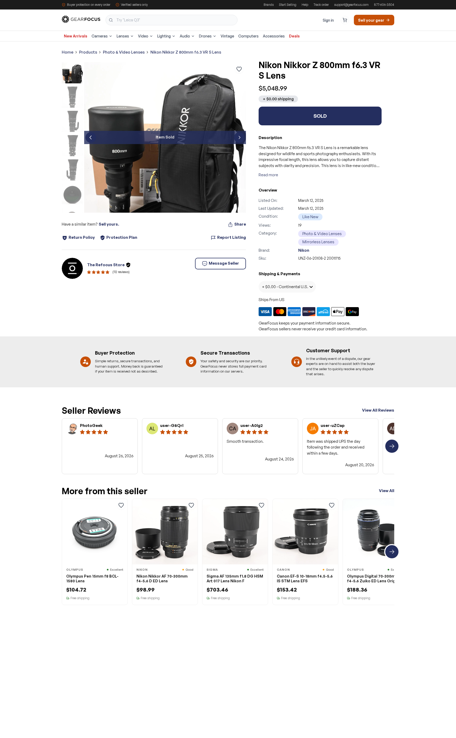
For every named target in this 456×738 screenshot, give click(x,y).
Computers (248, 36)
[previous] (91, 137)
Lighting (164, 36)
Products (88, 52)
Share (240, 224)
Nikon (303, 250)
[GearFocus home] (81, 20)
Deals (294, 36)
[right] (392, 446)
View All (386, 490)
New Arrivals (75, 36)
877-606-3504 (384, 5)
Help (305, 5)
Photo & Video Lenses (124, 52)
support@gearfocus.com (351, 5)
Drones (205, 36)
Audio (185, 36)
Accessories (274, 36)
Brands (269, 5)
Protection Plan (121, 237)
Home (67, 52)
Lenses (123, 36)
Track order (321, 5)
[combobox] (172, 20)
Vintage (227, 36)
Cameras (100, 36)
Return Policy (82, 237)
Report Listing (231, 237)
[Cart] (345, 20)
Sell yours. (109, 224)
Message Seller (224, 263)
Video (143, 36)
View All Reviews (378, 410)
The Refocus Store (106, 264)
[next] (239, 137)
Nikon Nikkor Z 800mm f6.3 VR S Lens (185, 52)
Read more (268, 174)
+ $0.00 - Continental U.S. (285, 286)
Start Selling (287, 5)
